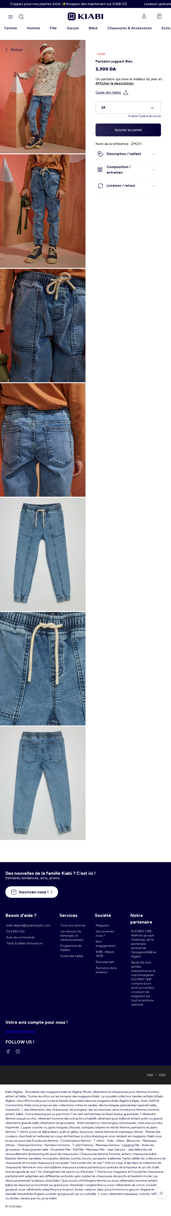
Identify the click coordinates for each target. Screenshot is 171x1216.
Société (103, 915)
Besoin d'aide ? (20, 915)
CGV (162, 1075)
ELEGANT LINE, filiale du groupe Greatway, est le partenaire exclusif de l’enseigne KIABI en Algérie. (144, 943)
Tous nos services (73, 925)
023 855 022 (15, 931)
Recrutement (105, 962)
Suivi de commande (20, 937)
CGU (150, 1075)
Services (68, 915)
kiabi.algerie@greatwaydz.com (28, 925)
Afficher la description (115, 83)
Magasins (102, 925)
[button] (21, 16)
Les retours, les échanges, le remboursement (71, 936)
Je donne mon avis (20, 1031)
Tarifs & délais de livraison (24, 943)
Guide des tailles (108, 92)
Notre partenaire (141, 916)
